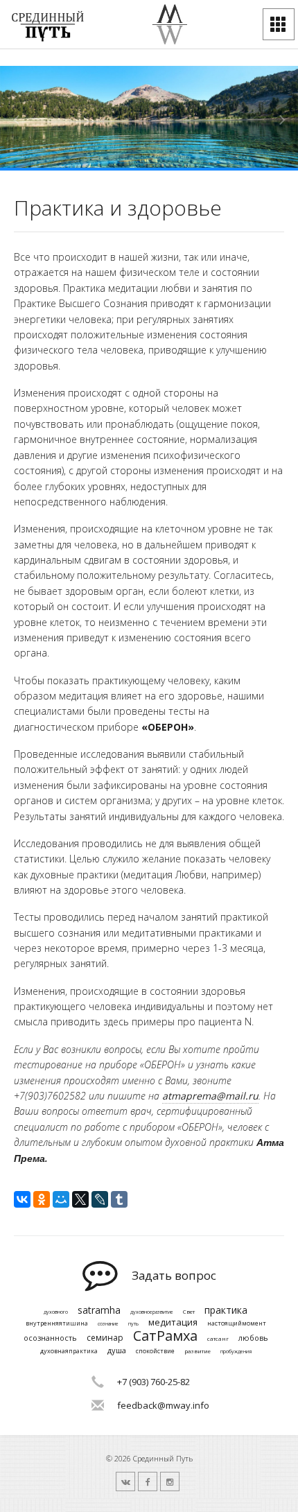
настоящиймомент (236, 1324)
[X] (80, 1199)
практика (225, 1311)
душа (116, 1350)
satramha (99, 1311)
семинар (105, 1338)
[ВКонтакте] (22, 1199)
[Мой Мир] (61, 1199)
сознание (108, 1324)
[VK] (125, 1481)
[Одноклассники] (41, 1199)
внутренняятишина (57, 1324)
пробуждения (236, 1352)
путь (133, 1324)
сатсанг (218, 1338)
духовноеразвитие (151, 1312)
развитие (197, 1351)
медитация (173, 1322)
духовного (56, 1312)
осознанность (50, 1337)
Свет (189, 1311)
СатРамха (165, 1336)
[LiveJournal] (99, 1199)
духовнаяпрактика (69, 1351)
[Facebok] (147, 1481)
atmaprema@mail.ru (210, 1095)
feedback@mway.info (163, 1405)
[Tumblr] (119, 1199)
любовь (253, 1337)
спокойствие (155, 1351)
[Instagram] (169, 1481)
